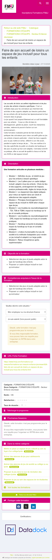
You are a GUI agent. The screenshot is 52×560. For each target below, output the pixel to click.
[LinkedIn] (33, 506)
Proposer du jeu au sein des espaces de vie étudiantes (26, 479)
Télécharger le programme (17, 410)
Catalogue (33, 27)
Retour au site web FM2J (15, 27)
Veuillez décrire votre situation (18, 305)
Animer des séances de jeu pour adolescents (22, 456)
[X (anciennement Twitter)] (26, 506)
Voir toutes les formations (18, 487)
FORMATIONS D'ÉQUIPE (18, 30)
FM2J (11, 555)
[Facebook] (18, 506)
